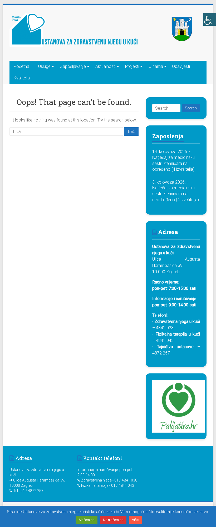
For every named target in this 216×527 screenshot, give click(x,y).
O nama (156, 66)
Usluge (44, 66)
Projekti (132, 66)
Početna (21, 66)
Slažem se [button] (86, 520)
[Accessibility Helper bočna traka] (209, 19)
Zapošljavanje (73, 66)
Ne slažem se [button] (113, 520)
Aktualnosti (105, 66)
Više (135, 520)
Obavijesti (181, 66)
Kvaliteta (22, 77)
